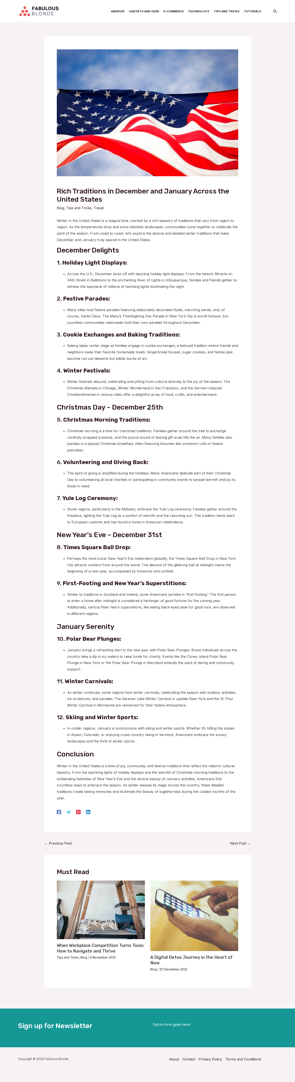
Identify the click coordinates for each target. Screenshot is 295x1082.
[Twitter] (69, 811)
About (174, 1059)
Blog (60, 208)
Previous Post (58, 843)
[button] (275, 11)
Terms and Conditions (243, 1059)
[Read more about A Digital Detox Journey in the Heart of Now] (194, 915)
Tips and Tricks (78, 208)
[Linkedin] (88, 811)
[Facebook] (59, 811)
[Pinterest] (78, 811)
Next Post (240, 843)
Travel (99, 208)
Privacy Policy (210, 1059)
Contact (188, 1059)
